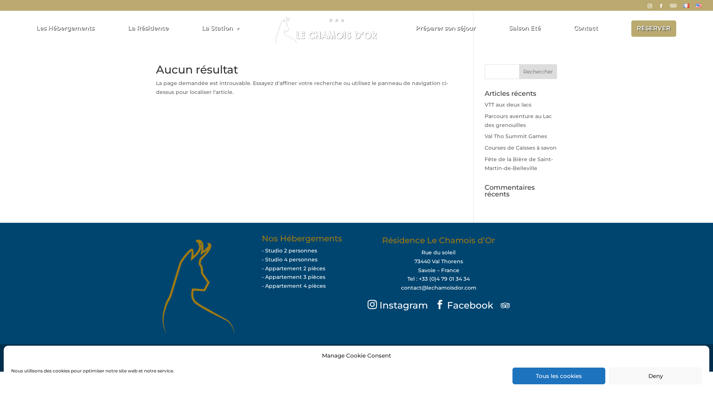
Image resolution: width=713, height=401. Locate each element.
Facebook (469, 305)
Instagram (402, 305)
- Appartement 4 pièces (294, 286)
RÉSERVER (654, 28)
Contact (586, 29)
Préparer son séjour (446, 29)
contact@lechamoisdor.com (438, 287)
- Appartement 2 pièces (293, 268)
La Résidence (148, 29)
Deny (655, 375)
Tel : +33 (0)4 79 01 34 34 (438, 279)
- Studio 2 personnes (289, 250)
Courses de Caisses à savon (521, 147)
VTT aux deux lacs (508, 104)
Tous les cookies (559, 375)
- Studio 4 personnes (290, 259)
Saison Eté (525, 29)
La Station (217, 29)
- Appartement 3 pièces (293, 277)
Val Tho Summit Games (516, 136)
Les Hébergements (65, 29)
